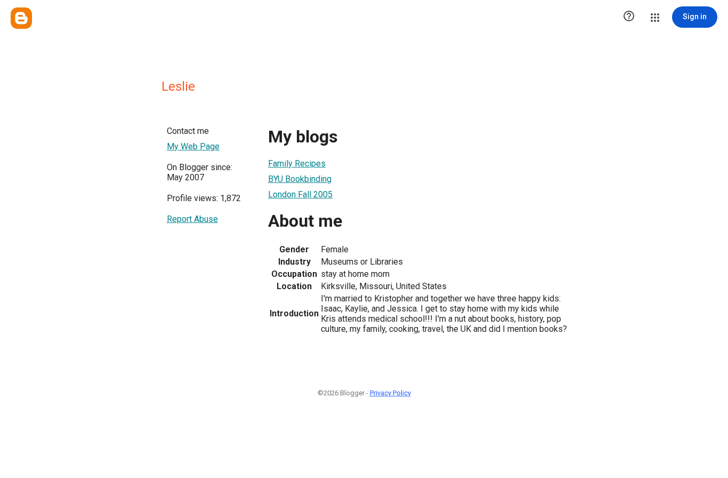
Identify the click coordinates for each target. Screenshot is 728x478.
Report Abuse (192, 219)
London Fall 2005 (300, 194)
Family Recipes (297, 163)
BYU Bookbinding (299, 179)
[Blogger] (21, 18)
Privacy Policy (390, 393)
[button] (629, 17)
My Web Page (193, 146)
